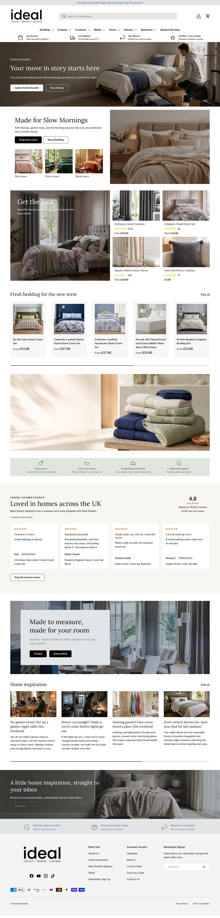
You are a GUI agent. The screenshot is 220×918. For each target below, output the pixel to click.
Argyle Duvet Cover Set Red (181, 563)
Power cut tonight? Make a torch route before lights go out (82, 726)
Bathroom (147, 30)
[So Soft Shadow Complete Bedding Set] (192, 319)
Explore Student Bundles (27, 87)
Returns (131, 859)
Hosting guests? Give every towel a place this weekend (133, 724)
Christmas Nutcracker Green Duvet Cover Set (34, 561)
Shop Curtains (32, 426)
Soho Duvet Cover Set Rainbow (133, 563)
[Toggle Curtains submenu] (70, 30)
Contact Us (133, 879)
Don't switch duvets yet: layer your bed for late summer (186, 724)
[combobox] (118, 16)
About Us (93, 853)
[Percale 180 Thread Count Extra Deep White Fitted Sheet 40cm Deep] (151, 319)
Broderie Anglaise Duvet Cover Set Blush (84, 561)
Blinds (97, 30)
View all (205, 294)
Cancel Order (134, 866)
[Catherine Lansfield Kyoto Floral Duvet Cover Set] (69, 319)
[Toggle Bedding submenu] (52, 30)
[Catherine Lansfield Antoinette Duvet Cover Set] (110, 319)
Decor (112, 30)
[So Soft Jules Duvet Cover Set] (28, 319)
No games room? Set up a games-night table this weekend (29, 726)
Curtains (63, 30)
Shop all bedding (56, 139)
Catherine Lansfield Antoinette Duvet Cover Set (109, 343)
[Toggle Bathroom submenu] (155, 30)
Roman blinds (60, 653)
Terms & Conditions (201, 903)
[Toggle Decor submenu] (119, 30)
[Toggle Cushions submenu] (89, 30)
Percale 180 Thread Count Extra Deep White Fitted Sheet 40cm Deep (151, 343)
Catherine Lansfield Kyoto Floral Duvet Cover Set (69, 341)
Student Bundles (170, 30)
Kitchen (128, 30)
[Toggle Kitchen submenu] (136, 30)
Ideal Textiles (22, 903)
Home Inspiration (98, 859)
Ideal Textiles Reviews (100, 866)
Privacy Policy (182, 903)
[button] (207, 16)
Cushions (80, 30)
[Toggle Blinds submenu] (104, 30)
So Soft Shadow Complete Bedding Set (192, 341)
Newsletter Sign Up (99, 879)
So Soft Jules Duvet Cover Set (28, 341)
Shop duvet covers (28, 139)
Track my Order (135, 872)
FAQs (91, 872)
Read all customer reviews (27, 577)
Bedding (45, 30)
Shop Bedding (57, 87)
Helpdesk (132, 853)
